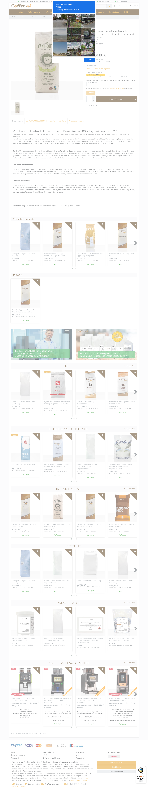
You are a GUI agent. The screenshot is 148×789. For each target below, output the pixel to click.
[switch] (141, 780)
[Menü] (144, 767)
